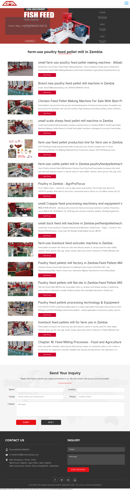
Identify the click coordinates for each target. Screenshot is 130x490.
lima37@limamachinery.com (27, 455)
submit (26, 422)
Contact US (14, 440)
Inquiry (73, 440)
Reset (51, 422)
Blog (18, 26)
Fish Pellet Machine (30, 26)
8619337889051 (22, 450)
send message (78, 470)
